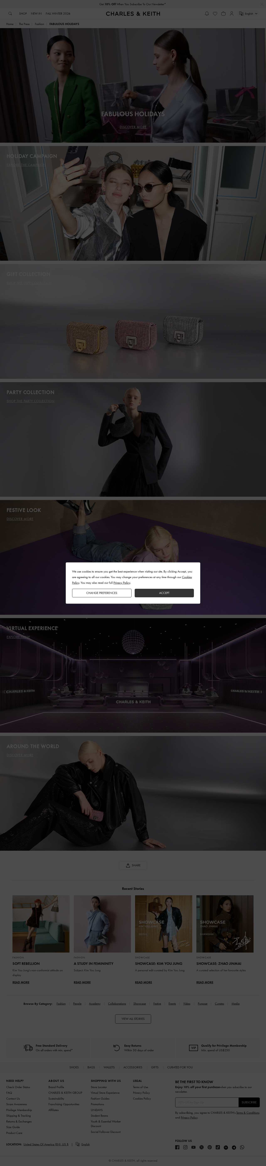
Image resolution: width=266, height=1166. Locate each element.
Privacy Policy (121, 583)
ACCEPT (164, 593)
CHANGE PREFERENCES (101, 593)
